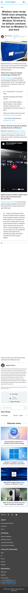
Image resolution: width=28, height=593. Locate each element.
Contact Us (4, 526)
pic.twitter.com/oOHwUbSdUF (12, 115)
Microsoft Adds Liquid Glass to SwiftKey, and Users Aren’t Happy (14, 442)
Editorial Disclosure (6, 539)
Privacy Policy (4, 578)
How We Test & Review (7, 542)
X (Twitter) (12, 514)
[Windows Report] (10, 2)
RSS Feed (3, 572)
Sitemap (3, 575)
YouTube (16, 514)
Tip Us (2, 529)
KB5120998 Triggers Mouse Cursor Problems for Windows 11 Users (14, 483)
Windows (3, 565)
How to (3, 559)
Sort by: (15, 415)
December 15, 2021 (9, 120)
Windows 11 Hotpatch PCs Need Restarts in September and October (14, 463)
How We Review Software (7, 545)
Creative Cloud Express (8, 202)
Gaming (3, 562)
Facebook (8, 514)
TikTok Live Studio (6, 78)
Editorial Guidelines (6, 536)
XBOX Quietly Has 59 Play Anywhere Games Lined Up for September (14, 503)
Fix (1, 556)
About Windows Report (7, 523)
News (2, 7)
